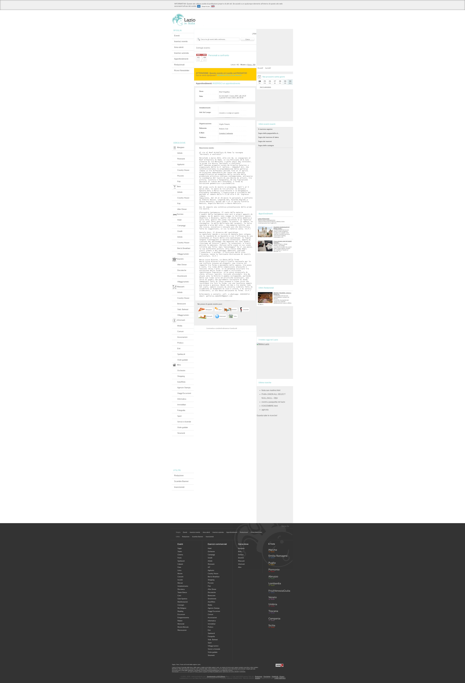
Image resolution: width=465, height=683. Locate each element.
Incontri (180, 580)
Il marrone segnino (265, 129)
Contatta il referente (226, 133)
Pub (178, 181)
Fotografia (181, 410)
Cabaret (180, 564)
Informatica (181, 399)
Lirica (179, 570)
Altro (239, 567)
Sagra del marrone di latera (268, 137)
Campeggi (181, 225)
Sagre (180, 548)
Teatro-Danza (182, 592)
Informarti (241, 564)
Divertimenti (182, 276)
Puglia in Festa (279, 564)
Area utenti (178, 47)
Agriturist (180, 164)
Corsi (179, 595)
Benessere (181, 304)
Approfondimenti (181, 59)
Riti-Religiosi (182, 608)
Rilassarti (241, 561)
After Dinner (182, 209)
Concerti (180, 577)
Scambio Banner (181, 481)
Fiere (179, 567)
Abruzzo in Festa (279, 577)
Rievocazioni (182, 630)
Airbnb (179, 153)
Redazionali (179, 65)
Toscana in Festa (279, 612)
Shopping (181, 376)
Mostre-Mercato (183, 627)
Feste (180, 558)
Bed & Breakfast (183, 248)
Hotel (179, 220)
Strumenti (181, 433)
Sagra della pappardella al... (268, 133)
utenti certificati (183, 671)
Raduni (180, 621)
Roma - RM (251, 65)
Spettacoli (181, 354)
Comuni (180, 331)
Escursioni (181, 614)
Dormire (241, 555)
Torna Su (285, 526)
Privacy (281, 676)
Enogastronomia (183, 617)
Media (179, 326)
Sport (179, 416)
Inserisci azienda (181, 53)
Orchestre (181, 370)
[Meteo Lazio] (263, 344)
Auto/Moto (181, 382)
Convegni (181, 605)
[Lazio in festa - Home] (188, 19)
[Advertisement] (275, 44)
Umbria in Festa (279, 605)
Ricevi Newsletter (181, 70)
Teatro (180, 551)
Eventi (177, 36)
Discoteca (181, 589)
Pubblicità (275, 676)
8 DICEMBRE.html (270, 406)
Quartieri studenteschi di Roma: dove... (281, 227)
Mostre (180, 573)
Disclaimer (267, 676)
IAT (209, 567)
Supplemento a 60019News (216, 676)
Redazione (179, 475)
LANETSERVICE (280, 678)
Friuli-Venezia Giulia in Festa (279, 591)
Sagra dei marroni (265, 141)
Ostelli (179, 231)
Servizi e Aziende (184, 422)
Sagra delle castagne (266, 145)
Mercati (180, 583)
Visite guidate (182, 360)
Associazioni (182, 337)
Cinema (180, 555)
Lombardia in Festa (279, 584)
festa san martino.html (271, 390)
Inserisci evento (181, 41)
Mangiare (241, 548)
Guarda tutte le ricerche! (267, 415)
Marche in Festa (279, 550)
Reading (180, 611)
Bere (239, 551)
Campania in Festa (279, 619)
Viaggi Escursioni (184, 393)
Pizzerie (180, 176)
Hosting (257, 678)
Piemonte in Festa (279, 571)
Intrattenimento (183, 586)
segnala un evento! (238, 670)
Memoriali (181, 624)
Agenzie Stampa (183, 388)
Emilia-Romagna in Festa (279, 557)
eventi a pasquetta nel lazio (273, 402)
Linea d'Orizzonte (263, 218)
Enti (178, 348)
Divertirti (241, 558)
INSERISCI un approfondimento (226, 83)
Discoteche (181, 270)
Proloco (180, 343)
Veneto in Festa (279, 598)
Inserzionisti (179, 487)
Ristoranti (181, 159)
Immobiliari (181, 405)
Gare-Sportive (182, 599)
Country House (183, 170)
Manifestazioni (183, 602)
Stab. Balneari (182, 309)
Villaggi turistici (183, 254)
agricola (265, 410)
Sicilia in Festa (279, 626)
